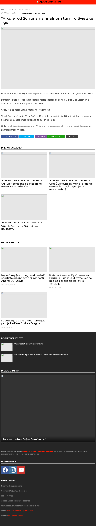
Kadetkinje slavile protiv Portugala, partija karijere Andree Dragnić (23, 322)
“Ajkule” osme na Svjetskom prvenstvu (19, 227)
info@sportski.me (15, 516)
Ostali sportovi (22, 180)
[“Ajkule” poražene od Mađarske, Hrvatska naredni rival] (24, 165)
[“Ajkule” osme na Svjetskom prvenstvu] (24, 207)
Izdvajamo (7, 180)
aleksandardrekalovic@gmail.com (19, 511)
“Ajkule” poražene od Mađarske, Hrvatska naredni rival (21, 185)
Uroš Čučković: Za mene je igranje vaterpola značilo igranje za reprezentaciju (71, 186)
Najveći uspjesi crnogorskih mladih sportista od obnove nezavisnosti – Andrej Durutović (23, 278)
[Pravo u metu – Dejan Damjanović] (48, 408)
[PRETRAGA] (94, 2)
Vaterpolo (37, 180)
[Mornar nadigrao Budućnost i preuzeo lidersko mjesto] (6, 358)
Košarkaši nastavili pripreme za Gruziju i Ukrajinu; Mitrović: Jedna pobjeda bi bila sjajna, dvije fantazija (70, 279)
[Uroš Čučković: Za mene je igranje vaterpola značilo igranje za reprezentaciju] (72, 165)
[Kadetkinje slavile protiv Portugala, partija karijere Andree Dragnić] (24, 305)
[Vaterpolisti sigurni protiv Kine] (6, 347)
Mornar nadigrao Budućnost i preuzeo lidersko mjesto (41, 354)
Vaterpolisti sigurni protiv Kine (28, 344)
